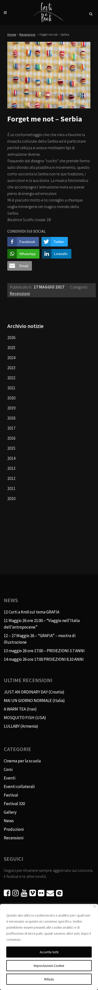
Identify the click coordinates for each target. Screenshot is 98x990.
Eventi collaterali (19, 786)
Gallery (10, 812)
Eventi (9, 778)
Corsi (8, 769)
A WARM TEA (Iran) (20, 709)
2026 (11, 337)
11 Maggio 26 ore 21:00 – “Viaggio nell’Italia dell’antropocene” (42, 624)
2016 (11, 438)
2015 (11, 448)
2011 (11, 488)
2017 (11, 428)
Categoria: (79, 287)
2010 (11, 498)
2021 (11, 388)
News (9, 820)
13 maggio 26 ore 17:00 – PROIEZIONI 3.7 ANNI (44, 650)
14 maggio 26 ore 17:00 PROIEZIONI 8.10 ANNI (44, 659)
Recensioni (27, 34)
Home (11, 34)
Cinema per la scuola (22, 761)
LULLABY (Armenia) (21, 726)
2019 (11, 408)
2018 (11, 418)
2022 (11, 378)
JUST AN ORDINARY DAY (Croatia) (34, 692)
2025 (11, 347)
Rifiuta (49, 979)
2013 (11, 468)
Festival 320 (14, 803)
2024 (11, 357)
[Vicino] (94, 906)
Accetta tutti (49, 952)
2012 (11, 478)
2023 (11, 367)
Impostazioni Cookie (49, 965)
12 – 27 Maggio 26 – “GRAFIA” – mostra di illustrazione (39, 639)
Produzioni (14, 829)
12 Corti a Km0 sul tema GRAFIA (31, 612)
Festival (11, 795)
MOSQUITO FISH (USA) (25, 717)
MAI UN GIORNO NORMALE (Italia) (34, 700)
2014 (11, 458)
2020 (11, 398)
